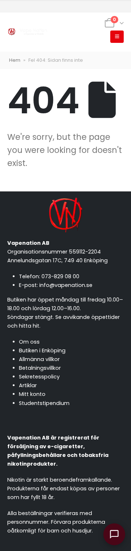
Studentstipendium (44, 403)
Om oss (29, 341)
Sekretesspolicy (39, 376)
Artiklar (28, 385)
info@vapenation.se (65, 285)
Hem (14, 60)
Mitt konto (32, 394)
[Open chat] (114, 534)
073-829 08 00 (60, 276)
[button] (117, 37)
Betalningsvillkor (40, 368)
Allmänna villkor (39, 359)
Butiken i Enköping (42, 350)
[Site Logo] (27, 32)
